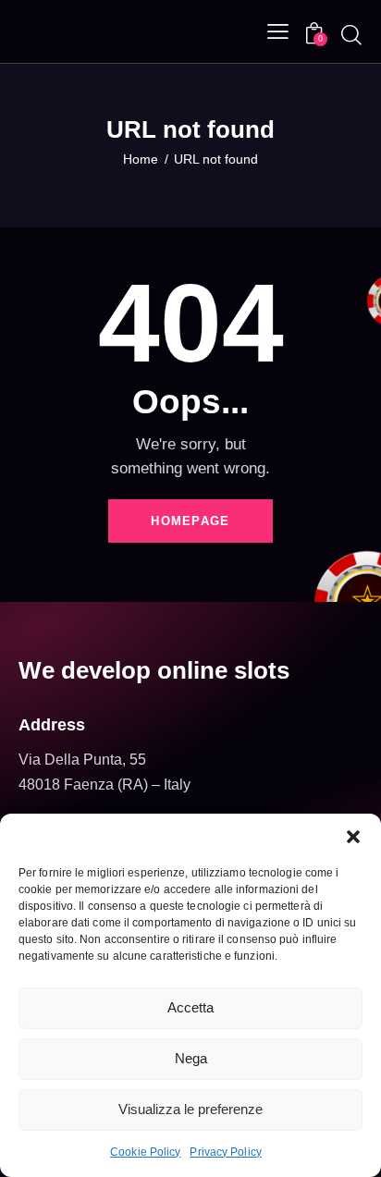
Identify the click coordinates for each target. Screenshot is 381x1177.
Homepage (190, 521)
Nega (191, 1058)
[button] (353, 837)
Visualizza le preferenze (190, 1109)
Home (140, 159)
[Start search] (351, 34)
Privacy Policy (225, 1152)
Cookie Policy (145, 1152)
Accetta (190, 1007)
